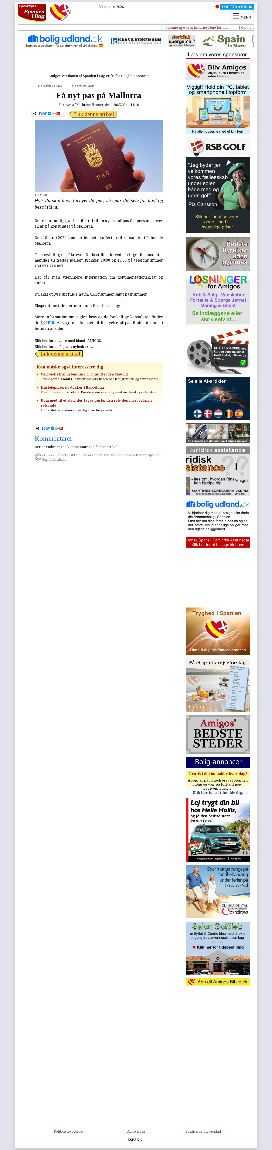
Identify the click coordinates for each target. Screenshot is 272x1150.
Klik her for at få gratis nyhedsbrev (63, 346)
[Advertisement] (99, 62)
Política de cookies (69, 1131)
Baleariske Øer (50, 86)
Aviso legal (136, 1131)
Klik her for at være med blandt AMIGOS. (68, 340)
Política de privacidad (203, 1131)
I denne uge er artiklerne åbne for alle (179, 27)
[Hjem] (32, 12)
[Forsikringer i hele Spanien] (90, 41)
